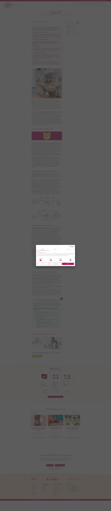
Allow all (68, 263)
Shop (100, 3)
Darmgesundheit (86, 3)
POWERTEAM (101, 0)
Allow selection (55, 263)
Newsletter (96, 0)
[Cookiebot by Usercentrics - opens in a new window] (70, 246)
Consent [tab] (42, 249)
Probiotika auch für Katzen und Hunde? (72, 31)
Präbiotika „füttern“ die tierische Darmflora (72, 34)
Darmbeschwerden (94, 3)
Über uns (75, 3)
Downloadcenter (92, 0)
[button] (37, 383)
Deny (43, 263)
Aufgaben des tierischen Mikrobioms (71, 26)
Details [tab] (55, 249)
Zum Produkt (44, 392)
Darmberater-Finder (86, 0)
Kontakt (81, 0)
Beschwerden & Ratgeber (40, 21)
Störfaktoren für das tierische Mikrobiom (71, 29)
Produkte (80, 3)
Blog (35, 21)
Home (33, 21)
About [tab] (68, 249)
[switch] (50, 260)
